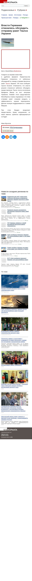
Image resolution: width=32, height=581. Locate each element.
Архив (11, 15)
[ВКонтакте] (3, 137)
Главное (4, 15)
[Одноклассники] (7, 137)
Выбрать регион (4, 435)
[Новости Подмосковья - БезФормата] (9, 2)
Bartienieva (17, 71)
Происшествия (6, 18)
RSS (12, 437)
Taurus (8, 83)
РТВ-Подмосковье (16, 127)
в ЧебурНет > (24, 18)
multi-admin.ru (7, 47)
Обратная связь (4, 434)
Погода (25, 15)
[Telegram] (11, 137)
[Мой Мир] (15, 137)
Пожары (15, 18)
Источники (17, 15)
